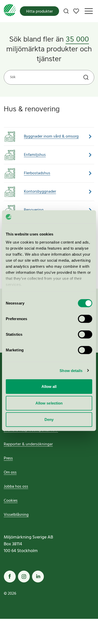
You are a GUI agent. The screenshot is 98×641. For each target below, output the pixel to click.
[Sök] (66, 11)
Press (8, 458)
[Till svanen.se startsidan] (10, 11)
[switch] (85, 319)
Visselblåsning (16, 515)
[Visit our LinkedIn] (38, 576)
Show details (71, 370)
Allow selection (49, 403)
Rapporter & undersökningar (28, 444)
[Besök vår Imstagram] (24, 576)
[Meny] (88, 11)
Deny (49, 419)
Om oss (10, 472)
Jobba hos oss (16, 486)
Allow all (49, 386)
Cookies (11, 500)
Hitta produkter (39, 11)
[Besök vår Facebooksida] (10, 576)
